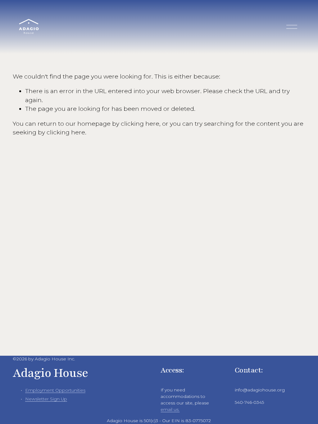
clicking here (140, 123)
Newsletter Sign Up (46, 399)
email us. (170, 409)
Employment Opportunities (55, 390)
